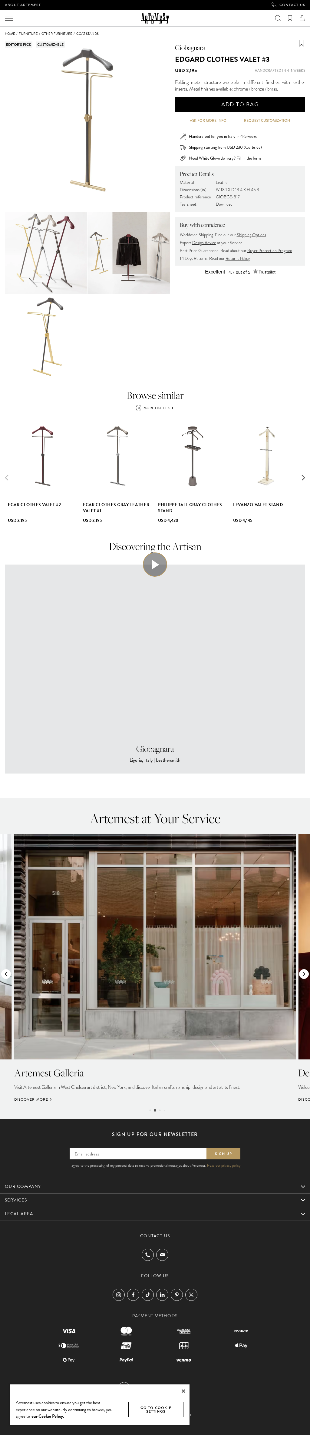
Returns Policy (238, 258)
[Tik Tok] (147, 1295)
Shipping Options (251, 235)
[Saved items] (290, 18)
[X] (191, 1295)
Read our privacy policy (223, 1165)
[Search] (278, 18)
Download (224, 204)
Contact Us (292, 4)
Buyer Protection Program (269, 251)
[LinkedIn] (162, 1295)
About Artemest (23, 4)
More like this (156, 408)
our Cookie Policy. (47, 1416)
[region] (100, 1404)
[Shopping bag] (302, 18)
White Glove (209, 158)
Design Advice (204, 243)
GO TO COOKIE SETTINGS (155, 1409)
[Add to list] (301, 43)
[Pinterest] (177, 1295)
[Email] (162, 1254)
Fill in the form (248, 158)
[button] (303, 477)
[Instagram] (118, 1295)
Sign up (223, 1153)
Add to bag (240, 104)
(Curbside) (253, 147)
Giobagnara (190, 47)
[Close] (183, 1391)
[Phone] (147, 1255)
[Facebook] (133, 1295)
